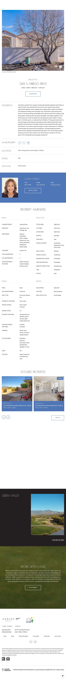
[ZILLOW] (35, 641)
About (12, 636)
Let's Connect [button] (33, 587)
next (12, 67)
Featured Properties (23, 636)
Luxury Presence (39, 670)
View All (57, 418)
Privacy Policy (60, 670)
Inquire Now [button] (33, 94)
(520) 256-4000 (41, 185)
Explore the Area (58, 540)
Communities (36, 636)
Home (5, 636)
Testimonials (47, 636)
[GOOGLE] (30, 641)
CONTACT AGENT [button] (32, 190)
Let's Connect (58, 636)
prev (8, 67)
